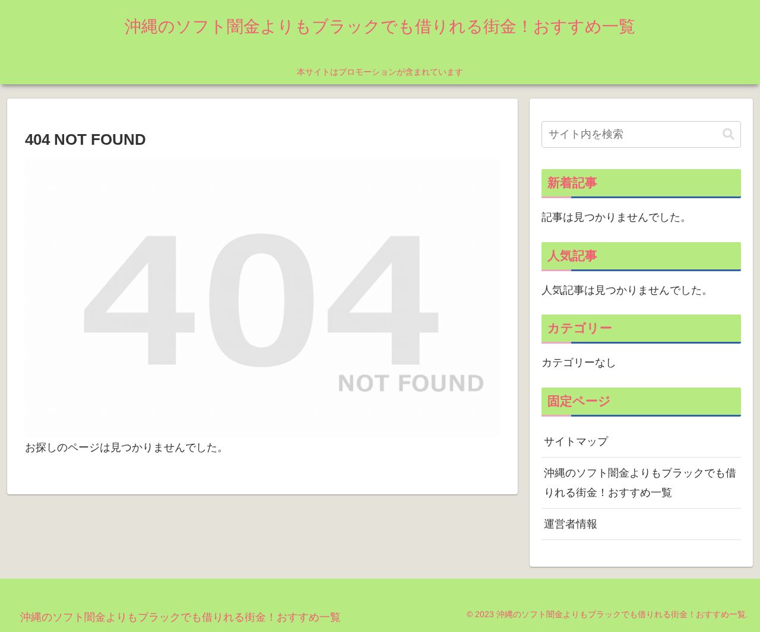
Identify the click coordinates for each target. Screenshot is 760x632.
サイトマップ (576, 441)
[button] (728, 134)
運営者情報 (570, 524)
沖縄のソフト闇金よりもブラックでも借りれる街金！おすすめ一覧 (640, 482)
